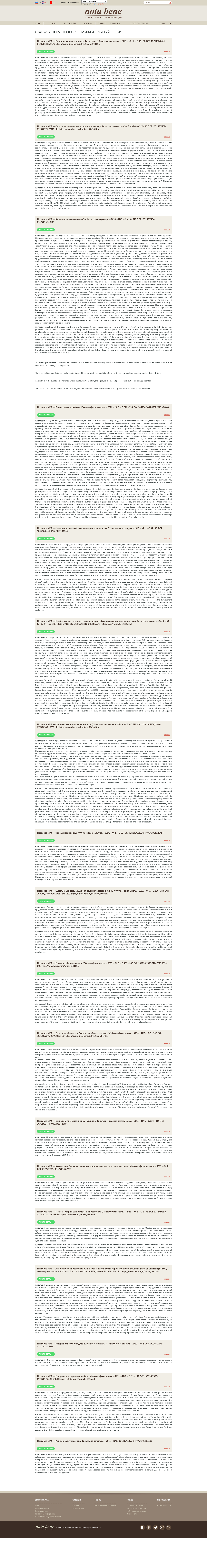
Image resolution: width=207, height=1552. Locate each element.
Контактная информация (45, 1514)
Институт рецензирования (105, 1505)
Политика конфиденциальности (48, 1517)
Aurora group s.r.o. (164, 1505)
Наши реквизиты (42, 1508)
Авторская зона (78, 1508)
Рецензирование (139, 23)
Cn (54, 3)
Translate (100, 4)
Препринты (70, 23)
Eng (46, 3)
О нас (38, 23)
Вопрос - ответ (132, 1514)
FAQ (170, 23)
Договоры (115, 23)
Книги (101, 23)
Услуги (161, 23)
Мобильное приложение (136, 1511)
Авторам (88, 23)
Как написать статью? (135, 1505)
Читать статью (46, 51)
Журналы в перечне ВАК (136, 1508)
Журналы (51, 23)
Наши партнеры (41, 1511)
